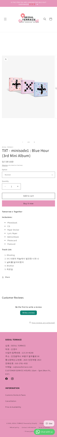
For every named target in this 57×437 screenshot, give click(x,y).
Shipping (5, 165)
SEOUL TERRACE (17, 423)
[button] (5, 19)
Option (4, 169)
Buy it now (28, 203)
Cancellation (10, 401)
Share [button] (7, 277)
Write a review (28, 312)
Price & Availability (13, 407)
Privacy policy (30, 431)
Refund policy (14, 427)
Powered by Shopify (30, 423)
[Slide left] (23, 142)
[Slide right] (34, 142)
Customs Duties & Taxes (15, 395)
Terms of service (44, 427)
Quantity (5, 181)
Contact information (29, 427)
